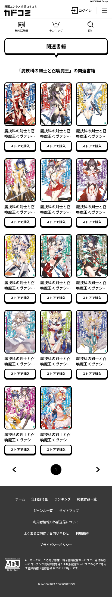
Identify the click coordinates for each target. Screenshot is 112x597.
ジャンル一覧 (43, 510)
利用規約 (82, 533)
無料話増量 (40, 499)
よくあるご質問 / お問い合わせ (46, 533)
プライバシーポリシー (56, 544)
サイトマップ (69, 510)
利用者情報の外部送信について (56, 521)
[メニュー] (104, 10)
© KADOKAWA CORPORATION (56, 584)
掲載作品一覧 (87, 499)
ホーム (20, 499)
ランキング (62, 499)
